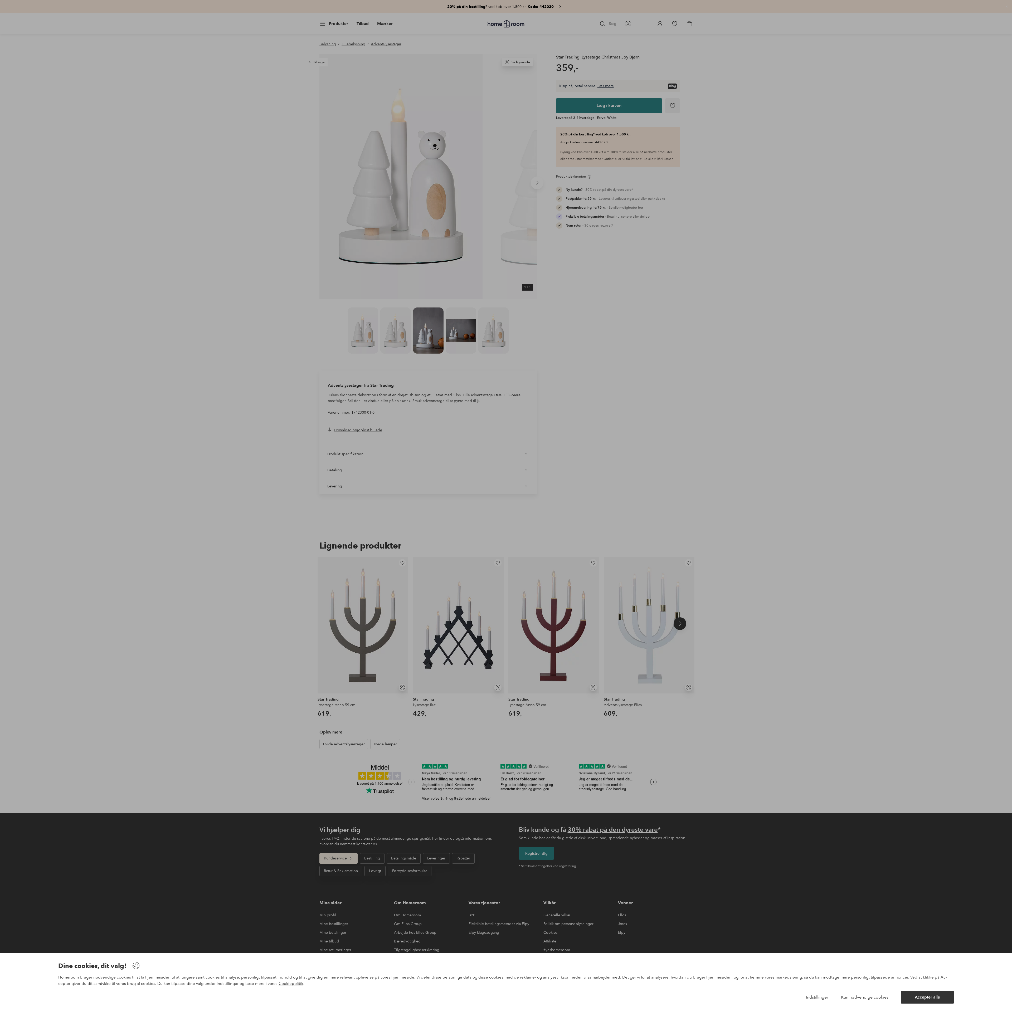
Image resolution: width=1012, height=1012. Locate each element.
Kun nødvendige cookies (864, 997)
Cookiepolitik (291, 983)
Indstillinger (817, 997)
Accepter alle (927, 997)
